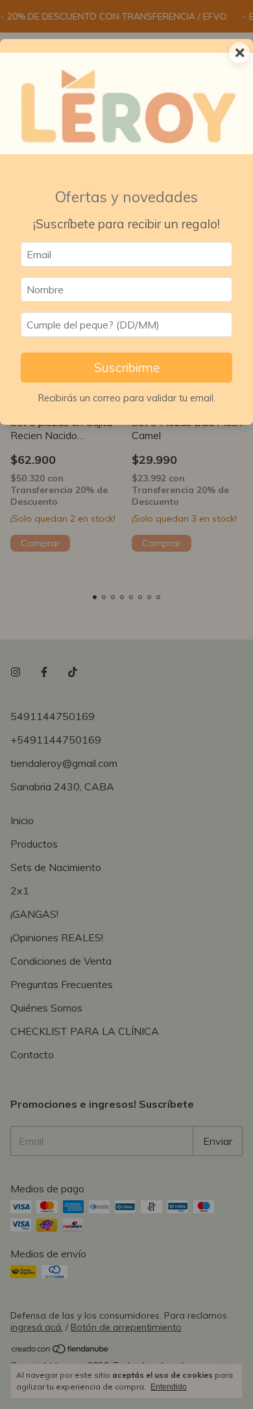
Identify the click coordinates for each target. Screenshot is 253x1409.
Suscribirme (127, 367)
